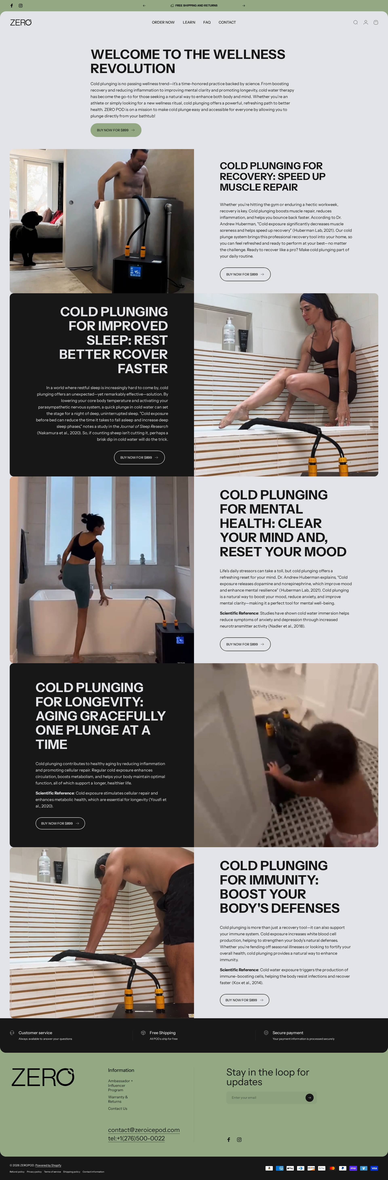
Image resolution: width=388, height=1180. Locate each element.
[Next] (243, 5)
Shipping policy (71, 1171)
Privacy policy (34, 1171)
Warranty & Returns (118, 1099)
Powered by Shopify (48, 1165)
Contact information (93, 1171)
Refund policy (17, 1171)
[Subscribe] (310, 1098)
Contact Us (118, 1108)
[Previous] (144, 5)
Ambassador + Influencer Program (120, 1085)
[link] (60, 823)
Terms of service (52, 1171)
